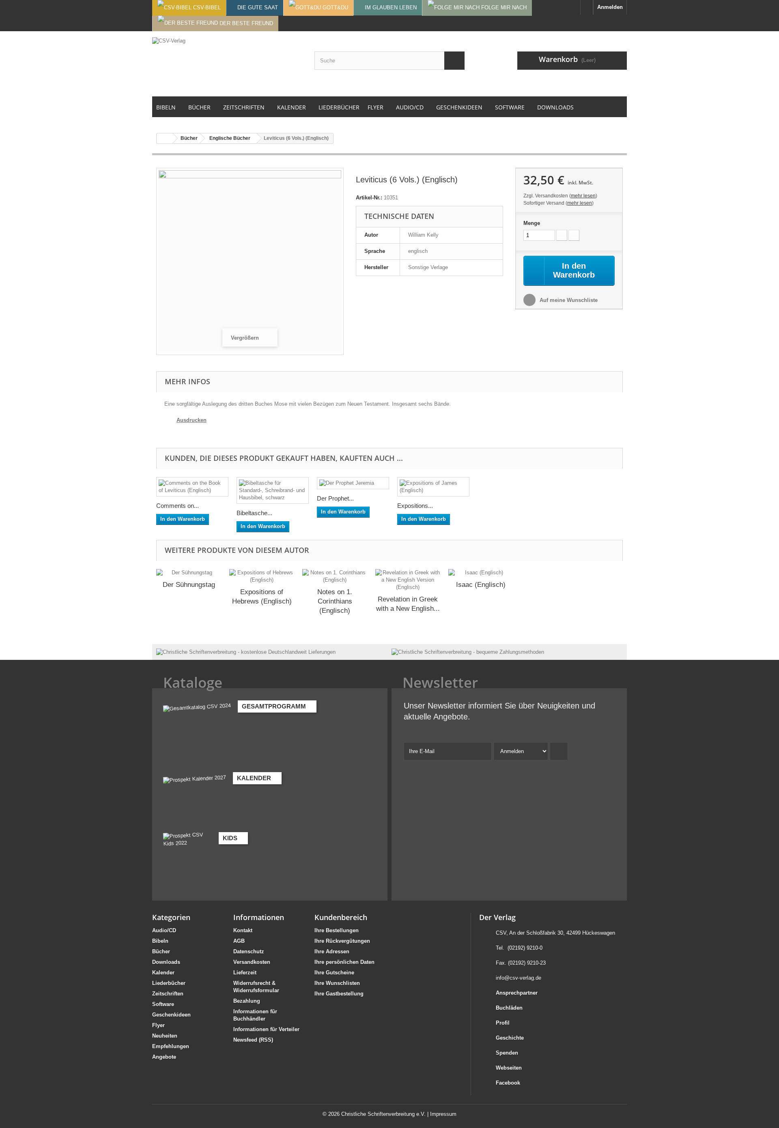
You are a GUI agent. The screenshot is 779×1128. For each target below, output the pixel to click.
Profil (503, 1023)
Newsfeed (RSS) (253, 1040)
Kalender (163, 973)
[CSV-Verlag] (227, 63)
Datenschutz (248, 951)
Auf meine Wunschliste (568, 300)
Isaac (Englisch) (481, 585)
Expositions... (415, 505)
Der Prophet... (335, 498)
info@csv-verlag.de (518, 978)
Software (163, 1004)
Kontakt (242, 930)
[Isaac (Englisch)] (480, 572)
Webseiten (509, 1068)
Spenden (507, 1053)
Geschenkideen (171, 1015)
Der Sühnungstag (189, 585)
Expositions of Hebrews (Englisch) (262, 596)
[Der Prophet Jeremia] (353, 483)
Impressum (443, 1114)
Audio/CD (164, 930)
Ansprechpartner (517, 993)
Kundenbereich (340, 917)
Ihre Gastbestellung (339, 994)
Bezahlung (246, 1001)
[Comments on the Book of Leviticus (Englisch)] (192, 487)
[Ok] (559, 751)
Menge (531, 223)
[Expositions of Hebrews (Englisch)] (261, 576)
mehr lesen (583, 196)
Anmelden (610, 7)
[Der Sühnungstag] (188, 572)
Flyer (158, 1025)
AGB (239, 941)
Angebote (164, 1057)
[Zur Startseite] (587, 7)
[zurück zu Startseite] (164, 138)
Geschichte (510, 1038)
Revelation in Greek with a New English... (408, 603)
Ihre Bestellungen (336, 930)
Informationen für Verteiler (266, 1029)
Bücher (161, 951)
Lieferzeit (244, 973)
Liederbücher (168, 983)
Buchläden (509, 1008)
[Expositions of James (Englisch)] (433, 487)
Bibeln (160, 941)
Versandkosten (251, 962)
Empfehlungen (170, 1046)
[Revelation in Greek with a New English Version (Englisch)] (407, 580)
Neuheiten (164, 1036)
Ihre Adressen (331, 951)
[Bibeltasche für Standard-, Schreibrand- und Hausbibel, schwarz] (273, 490)
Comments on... (177, 505)
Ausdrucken (191, 420)
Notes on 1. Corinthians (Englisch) (334, 601)
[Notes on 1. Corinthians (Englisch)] (334, 576)
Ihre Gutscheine (334, 973)
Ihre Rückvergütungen (342, 941)
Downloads (166, 962)
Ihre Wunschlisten (337, 983)
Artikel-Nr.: (369, 198)
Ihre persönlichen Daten (344, 962)
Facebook (508, 1083)
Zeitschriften (167, 994)
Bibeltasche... (254, 512)
